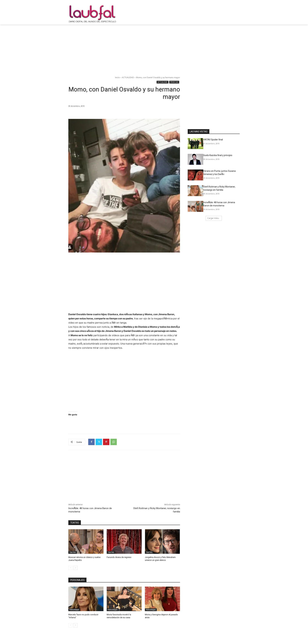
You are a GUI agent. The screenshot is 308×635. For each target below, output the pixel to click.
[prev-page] (70, 568)
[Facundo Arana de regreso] (124, 541)
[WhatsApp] (113, 442)
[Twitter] (99, 442)
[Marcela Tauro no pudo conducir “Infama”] (85, 599)
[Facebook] (91, 442)
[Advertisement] (154, 48)
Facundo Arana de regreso (119, 557)
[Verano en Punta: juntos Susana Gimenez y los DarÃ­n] (195, 175)
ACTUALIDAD (128, 77)
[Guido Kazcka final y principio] (195, 159)
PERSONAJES (74, 610)
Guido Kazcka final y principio (217, 155)
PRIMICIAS (174, 82)
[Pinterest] (106, 442)
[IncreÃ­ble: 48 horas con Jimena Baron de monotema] (195, 206)
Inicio (117, 77)
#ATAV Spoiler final (213, 139)
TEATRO (72, 552)
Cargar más (212, 218)
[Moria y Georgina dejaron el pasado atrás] (162, 599)
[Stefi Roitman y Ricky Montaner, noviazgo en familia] (195, 190)
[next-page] (75, 568)
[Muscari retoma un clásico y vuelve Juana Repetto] (85, 541)
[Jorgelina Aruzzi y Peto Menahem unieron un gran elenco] (162, 541)
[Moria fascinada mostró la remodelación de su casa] (124, 599)
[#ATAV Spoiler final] (195, 143)
